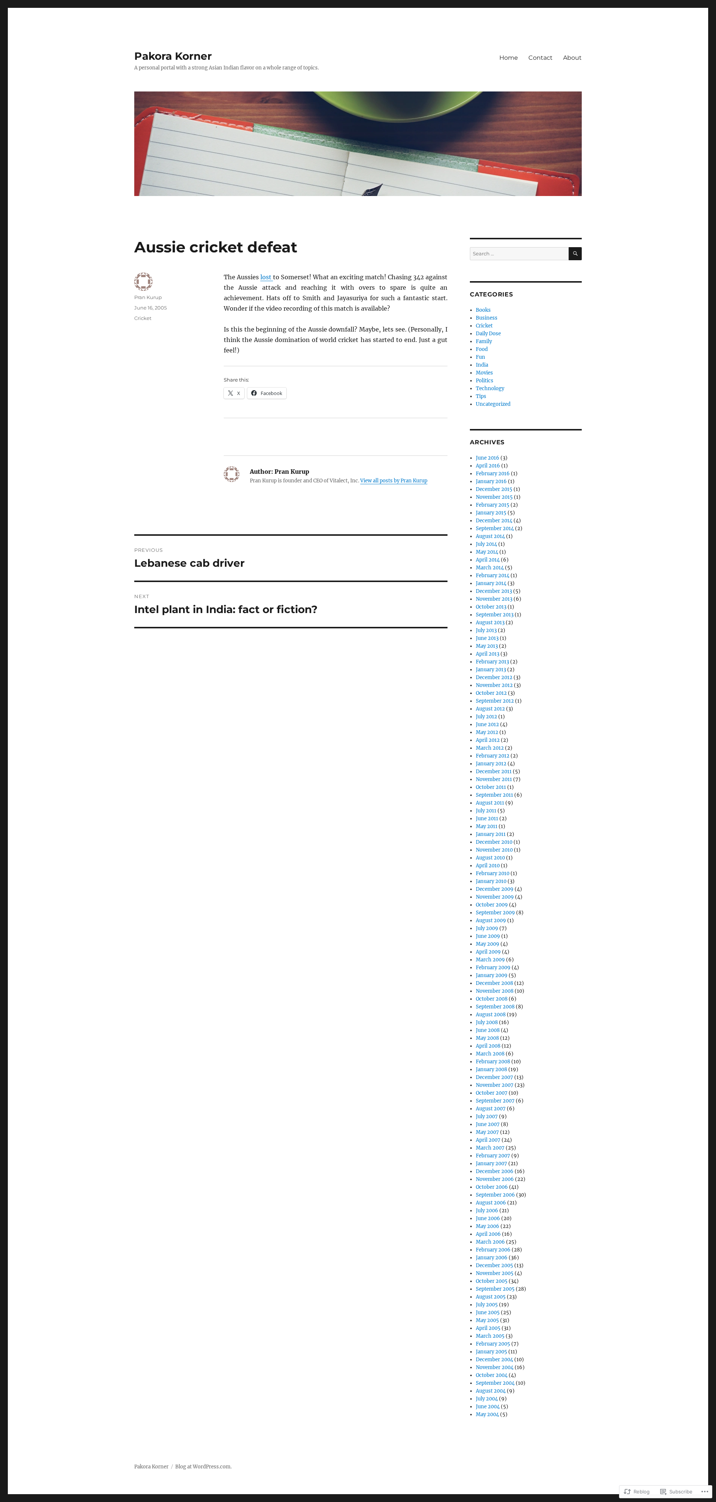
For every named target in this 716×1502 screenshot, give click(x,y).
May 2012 (487, 732)
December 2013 (494, 591)
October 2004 (492, 1375)
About (572, 57)
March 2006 (490, 1242)
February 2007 (493, 1156)
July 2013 (486, 630)
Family (484, 341)
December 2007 (494, 1077)
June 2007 (488, 1124)
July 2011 (486, 811)
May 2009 (487, 944)
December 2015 (494, 489)
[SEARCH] (575, 253)
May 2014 (487, 552)
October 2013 (491, 607)
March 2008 (490, 1054)
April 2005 (488, 1328)
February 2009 (493, 967)
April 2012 (488, 740)
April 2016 (488, 466)
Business (486, 318)
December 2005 (494, 1265)
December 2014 (494, 520)
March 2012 (490, 748)
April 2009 (488, 952)
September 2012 (495, 701)
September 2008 (495, 1007)
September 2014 (495, 528)
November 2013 (494, 599)
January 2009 (492, 975)
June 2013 (487, 638)
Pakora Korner (173, 56)
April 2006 (488, 1234)
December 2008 (494, 983)
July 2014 (486, 544)
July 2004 (487, 1399)
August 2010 (490, 858)
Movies (484, 373)
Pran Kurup (148, 297)
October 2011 (491, 787)
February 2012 (492, 756)
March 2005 (490, 1336)
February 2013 (492, 662)
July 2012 (486, 716)
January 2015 (491, 513)
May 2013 (487, 646)
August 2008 (491, 1014)
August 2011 (490, 803)
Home (508, 57)
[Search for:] (519, 254)
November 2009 (495, 897)
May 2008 (487, 1038)
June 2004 (488, 1406)
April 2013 (487, 654)
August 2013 (490, 622)
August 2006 (491, 1203)
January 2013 (491, 669)
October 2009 (492, 905)
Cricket (142, 318)
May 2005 (487, 1320)
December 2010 (494, 842)
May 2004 (487, 1414)
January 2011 (491, 834)
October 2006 (492, 1187)
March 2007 (490, 1148)
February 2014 (492, 575)
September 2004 (495, 1383)
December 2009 (495, 889)
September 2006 (495, 1195)
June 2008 (488, 1030)
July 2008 (487, 1022)
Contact (540, 57)
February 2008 (493, 1061)
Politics (484, 380)
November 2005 (495, 1273)
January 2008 (491, 1069)
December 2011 (494, 771)
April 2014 (488, 560)
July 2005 (487, 1305)
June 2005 (488, 1312)
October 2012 (491, 693)
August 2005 (491, 1297)
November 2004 (495, 1367)
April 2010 (488, 865)
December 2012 (494, 677)
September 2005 (495, 1289)
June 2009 (488, 936)
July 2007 (487, 1116)
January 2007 (491, 1163)
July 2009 (487, 928)
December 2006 (495, 1171)
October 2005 (492, 1281)
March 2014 (490, 568)
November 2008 (495, 991)
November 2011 (494, 779)
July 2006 (487, 1210)
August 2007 (491, 1108)
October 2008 (492, 999)
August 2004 (491, 1391)
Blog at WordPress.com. (203, 1467)
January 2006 (492, 1257)
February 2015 (492, 505)
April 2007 (488, 1140)
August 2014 (490, 536)
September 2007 (495, 1101)
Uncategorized (493, 404)
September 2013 (495, 615)
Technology (490, 388)
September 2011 (494, 795)
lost (266, 277)
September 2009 (495, 912)
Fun (480, 357)
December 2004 (494, 1359)
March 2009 (490, 960)
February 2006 (493, 1250)
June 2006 (488, 1218)
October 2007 (492, 1093)
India (482, 365)
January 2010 (491, 881)
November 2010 (494, 850)
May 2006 (487, 1226)
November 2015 (494, 497)
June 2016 (487, 458)
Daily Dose (488, 333)
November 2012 (494, 685)
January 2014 (491, 583)
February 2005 (493, 1344)
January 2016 (491, 481)
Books (483, 310)
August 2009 (491, 920)
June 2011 (487, 818)
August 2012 (490, 709)
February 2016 (493, 473)
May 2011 (486, 826)
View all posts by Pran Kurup (393, 481)
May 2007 (487, 1132)
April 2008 (488, 1046)
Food (482, 349)
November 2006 (495, 1179)
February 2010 (492, 873)
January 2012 (491, 764)
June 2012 (487, 724)
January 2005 (491, 1352)
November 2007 (495, 1085)
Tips (481, 396)
